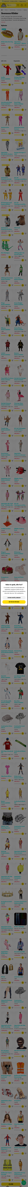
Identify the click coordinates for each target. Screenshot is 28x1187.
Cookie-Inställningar (14, 597)
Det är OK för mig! (14, 602)
